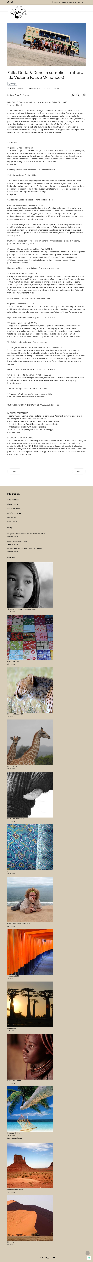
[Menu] (84, 8)
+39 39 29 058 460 (14, 509)
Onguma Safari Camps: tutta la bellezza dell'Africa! (26, 535)
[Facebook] (73, 95)
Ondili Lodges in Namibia (17, 542)
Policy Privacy (12, 517)
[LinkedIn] (84, 95)
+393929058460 (60, 2)
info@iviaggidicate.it (76, 2)
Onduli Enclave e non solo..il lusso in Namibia (24, 550)
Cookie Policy (12, 522)
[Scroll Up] (88, 1253)
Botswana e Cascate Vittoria (27, 88)
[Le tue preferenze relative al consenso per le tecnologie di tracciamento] (89, 1258)
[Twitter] (78, 95)
